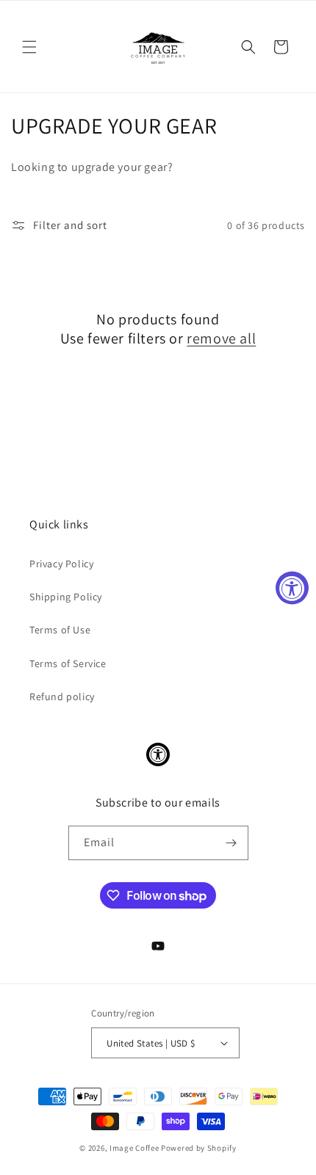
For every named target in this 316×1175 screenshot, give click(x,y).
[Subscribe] (231, 843)
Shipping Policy (65, 596)
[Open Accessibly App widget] (158, 754)
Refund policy (62, 696)
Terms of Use (59, 629)
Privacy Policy (61, 563)
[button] (29, 47)
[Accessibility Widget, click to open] (292, 587)
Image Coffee (134, 1148)
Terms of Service (68, 663)
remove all (221, 338)
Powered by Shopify (199, 1148)
